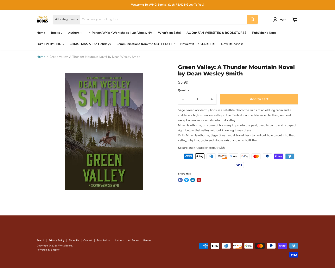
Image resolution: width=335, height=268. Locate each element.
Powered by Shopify (48, 250)
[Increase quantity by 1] (212, 99)
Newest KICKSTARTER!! (197, 44)
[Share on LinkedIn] (192, 180)
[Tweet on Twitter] (186, 180)
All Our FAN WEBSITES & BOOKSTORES (216, 33)
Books (56, 33)
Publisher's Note (264, 33)
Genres (147, 240)
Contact (87, 240)
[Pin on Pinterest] (199, 180)
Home (41, 33)
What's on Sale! (169, 33)
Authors (74, 33)
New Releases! (232, 44)
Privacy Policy (56, 240)
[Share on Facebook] (180, 180)
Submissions (104, 240)
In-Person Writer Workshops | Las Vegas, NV (120, 33)
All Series (133, 240)
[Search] (252, 19)
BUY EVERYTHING (50, 44)
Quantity (183, 90)
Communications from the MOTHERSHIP (145, 44)
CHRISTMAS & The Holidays (90, 44)
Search (40, 240)
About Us (74, 240)
